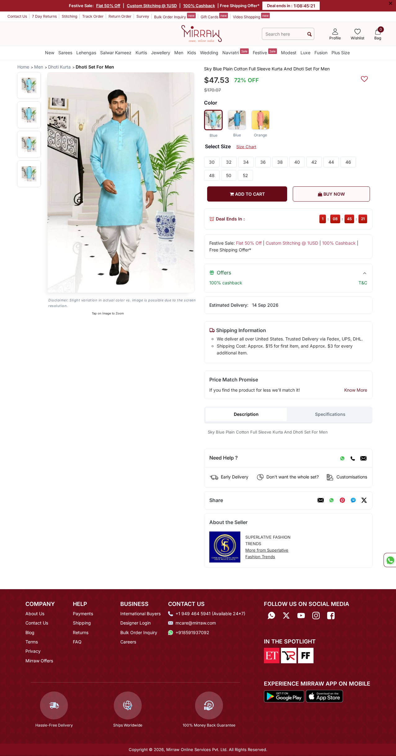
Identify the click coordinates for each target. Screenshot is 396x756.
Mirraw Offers (39, 660)
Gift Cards (214, 16)
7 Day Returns (44, 16)
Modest (288, 52)
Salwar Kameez (115, 52)
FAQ (77, 641)
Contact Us (17, 16)
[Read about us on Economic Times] (271, 655)
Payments (83, 613)
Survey (142, 16)
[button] (29, 85)
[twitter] (364, 500)
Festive (264, 52)
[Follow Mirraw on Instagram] (316, 615)
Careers (128, 641)
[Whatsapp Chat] (390, 560)
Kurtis (141, 52)
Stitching (69, 16)
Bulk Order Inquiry (174, 16)
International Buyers (140, 613)
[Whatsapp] (271, 615)
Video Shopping (251, 16)
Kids (191, 52)
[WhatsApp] (342, 458)
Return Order (120, 16)
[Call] (352, 458)
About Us (34, 613)
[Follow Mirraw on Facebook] (331, 615)
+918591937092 (192, 632)
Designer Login (135, 622)
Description (246, 414)
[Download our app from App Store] (324, 696)
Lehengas (86, 52)
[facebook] (353, 500)
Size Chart (246, 146)
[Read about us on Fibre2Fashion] (306, 655)
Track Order (93, 16)
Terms (31, 641)
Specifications (330, 414)
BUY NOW (333, 194)
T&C (362, 282)
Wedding (209, 52)
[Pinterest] (342, 500)
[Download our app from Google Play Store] (284, 696)
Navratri (234, 52)
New (49, 52)
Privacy (33, 651)
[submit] (309, 34)
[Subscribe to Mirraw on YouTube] (301, 615)
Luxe (305, 52)
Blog (29, 632)
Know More (355, 390)
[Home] (201, 33)
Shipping (82, 622)
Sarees (65, 52)
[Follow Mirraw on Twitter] (286, 615)
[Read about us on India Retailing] (288, 655)
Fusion (320, 52)
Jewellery (160, 52)
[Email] (363, 458)
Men (178, 52)
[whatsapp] (331, 500)
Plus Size (340, 52)
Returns (80, 632)
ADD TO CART (249, 194)
